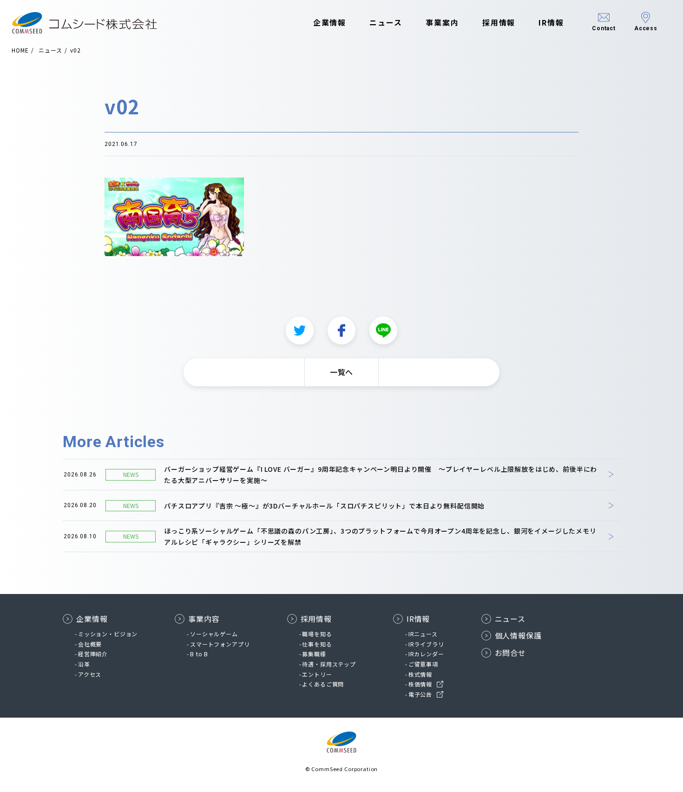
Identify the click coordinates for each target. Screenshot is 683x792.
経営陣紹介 (93, 654)
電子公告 (420, 694)
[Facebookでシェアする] (341, 330)
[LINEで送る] (383, 330)
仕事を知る (317, 644)
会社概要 (90, 644)
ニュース (385, 22)
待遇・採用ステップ (329, 664)
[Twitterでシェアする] (300, 330)
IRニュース (423, 634)
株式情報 (420, 674)
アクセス (89, 674)
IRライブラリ (426, 644)
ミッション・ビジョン (108, 634)
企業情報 (330, 22)
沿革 (84, 664)
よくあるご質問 (323, 684)
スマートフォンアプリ (220, 644)
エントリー (317, 674)
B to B (199, 654)
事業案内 (442, 22)
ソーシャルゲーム (214, 634)
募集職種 (314, 654)
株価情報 (420, 684)
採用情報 (499, 22)
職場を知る (317, 634)
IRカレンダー (426, 654)
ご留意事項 (423, 664)
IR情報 (551, 22)
